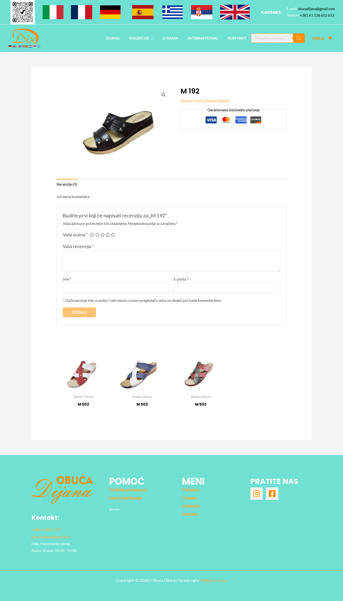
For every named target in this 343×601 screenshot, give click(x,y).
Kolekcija (191, 505)
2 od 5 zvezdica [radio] (97, 234)
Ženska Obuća (192, 100)
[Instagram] (256, 493)
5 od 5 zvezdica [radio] (113, 234)
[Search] (299, 38)
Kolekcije (139, 38)
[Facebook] (272, 493)
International (203, 38)
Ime (67, 279)
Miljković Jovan (213, 580)
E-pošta (181, 279)
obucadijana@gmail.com (316, 9)
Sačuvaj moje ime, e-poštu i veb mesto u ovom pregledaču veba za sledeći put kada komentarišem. (144, 300)
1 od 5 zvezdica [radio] (92, 234)
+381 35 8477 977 (46, 529)
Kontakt (237, 38)
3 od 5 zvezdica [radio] (102, 234)
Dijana (113, 38)
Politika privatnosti (128, 489)
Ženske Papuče (217, 100)
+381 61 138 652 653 (317, 15)
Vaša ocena (75, 234)
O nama (170, 38)
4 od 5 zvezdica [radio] (107, 234)
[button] (163, 95)
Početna (190, 489)
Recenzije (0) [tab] (66, 184)
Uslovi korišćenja (125, 497)
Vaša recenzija (78, 246)
